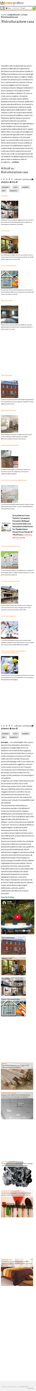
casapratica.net (13, 15)
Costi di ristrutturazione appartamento (14, 480)
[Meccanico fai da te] (17, 1174)
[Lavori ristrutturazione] (9, 279)
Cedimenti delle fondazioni (10, 445)
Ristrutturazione (6, 300)
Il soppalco (4, 196)
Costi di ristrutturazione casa (11, 546)
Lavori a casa (5, 230)
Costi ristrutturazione (8, 616)
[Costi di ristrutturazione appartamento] (9, 494)
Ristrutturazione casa (9, 17)
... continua (14, 162)
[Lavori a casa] (9, 244)
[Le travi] (17, 1076)
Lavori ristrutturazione (8, 265)
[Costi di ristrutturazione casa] (9, 560)
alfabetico (5, 182)
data (14, 182)
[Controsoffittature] (17, 1105)
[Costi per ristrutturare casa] (9, 595)
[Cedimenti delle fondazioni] (9, 459)
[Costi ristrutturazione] (9, 630)
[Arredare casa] (17, 1272)
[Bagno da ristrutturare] (9, 424)
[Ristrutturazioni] (9, 389)
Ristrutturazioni (6, 375)
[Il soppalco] (9, 209)
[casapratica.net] (11, 3)
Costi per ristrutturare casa (10, 581)
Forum (9, 8)
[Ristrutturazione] (9, 314)
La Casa (24, 15)
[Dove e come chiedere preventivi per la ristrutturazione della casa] (9, 665)
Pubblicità (30, 1388)
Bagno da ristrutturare (8, 410)
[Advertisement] (18, 43)
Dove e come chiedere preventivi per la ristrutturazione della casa (13, 652)
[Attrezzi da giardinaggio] (17, 1203)
